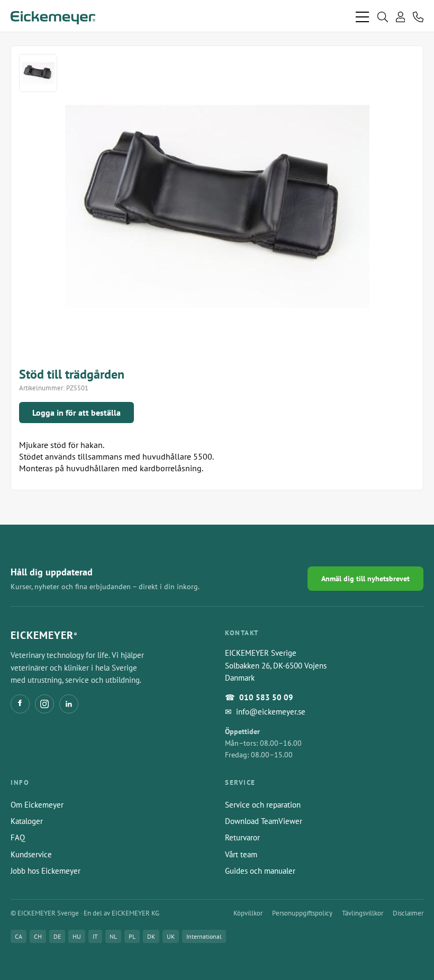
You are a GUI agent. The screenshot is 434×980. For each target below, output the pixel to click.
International (204, 936)
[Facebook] (20, 703)
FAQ (18, 837)
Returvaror (242, 837)
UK (171, 936)
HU (77, 936)
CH (38, 936)
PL (132, 936)
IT (95, 936)
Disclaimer (408, 913)
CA (18, 936)
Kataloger (27, 821)
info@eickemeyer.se (270, 712)
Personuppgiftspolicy (302, 913)
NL (113, 936)
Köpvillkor (248, 913)
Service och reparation (263, 805)
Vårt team (241, 854)
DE (57, 936)
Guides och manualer (260, 871)
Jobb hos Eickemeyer (45, 871)
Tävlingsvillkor (362, 913)
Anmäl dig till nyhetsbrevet (365, 578)
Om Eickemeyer (37, 805)
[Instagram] (44, 703)
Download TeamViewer (263, 821)
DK (151, 936)
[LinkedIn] (68, 703)
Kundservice (31, 854)
